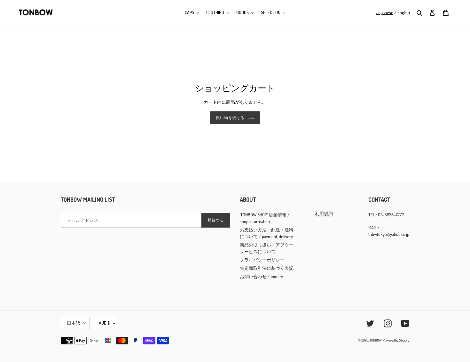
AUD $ (104, 323)
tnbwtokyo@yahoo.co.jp (388, 234)
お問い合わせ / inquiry (261, 276)
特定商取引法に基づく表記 (267, 268)
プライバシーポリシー (262, 259)
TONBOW (376, 340)
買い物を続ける (230, 117)
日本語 (73, 323)
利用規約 (324, 213)
